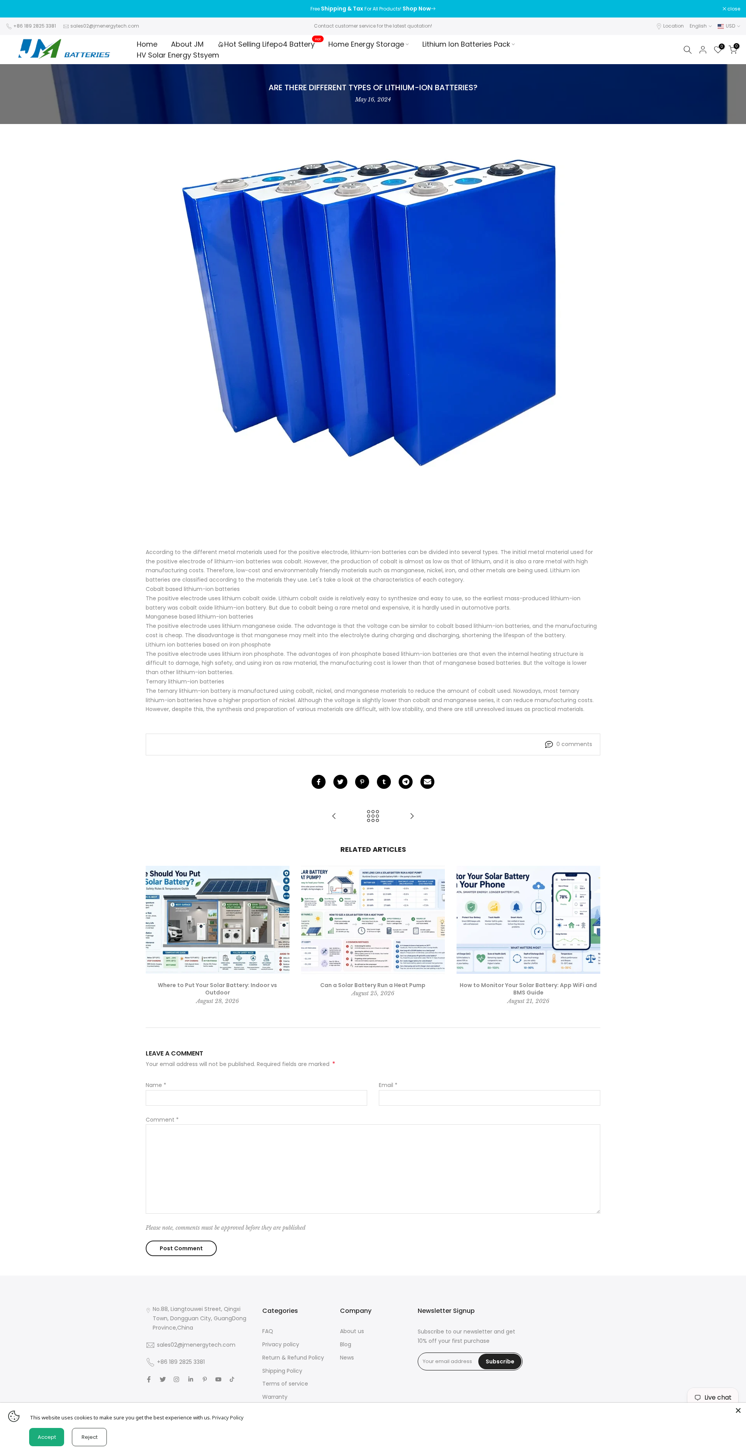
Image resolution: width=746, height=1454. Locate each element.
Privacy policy (280, 1344)
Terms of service (285, 1384)
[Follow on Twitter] (163, 1379)
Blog (345, 1344)
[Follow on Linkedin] (190, 1379)
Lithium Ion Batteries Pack (466, 44)
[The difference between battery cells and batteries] (334, 816)
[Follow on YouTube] (218, 1379)
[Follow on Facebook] (149, 1379)
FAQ (267, 1331)
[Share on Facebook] (319, 782)
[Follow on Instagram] (176, 1379)
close (16, 9)
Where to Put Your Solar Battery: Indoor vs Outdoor (217, 989)
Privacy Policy (228, 1417)
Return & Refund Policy (293, 1357)
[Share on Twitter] (340, 782)
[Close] (738, 1410)
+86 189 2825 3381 (34, 26)
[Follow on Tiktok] (232, 1379)
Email (388, 1085)
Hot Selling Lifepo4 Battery (272, 44)
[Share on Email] (427, 782)
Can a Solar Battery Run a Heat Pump (372, 985)
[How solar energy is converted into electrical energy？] (411, 816)
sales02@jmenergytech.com (104, 26)
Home (147, 44)
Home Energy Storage (366, 44)
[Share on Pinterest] (362, 782)
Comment (162, 1120)
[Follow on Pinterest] (204, 1379)
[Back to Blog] (373, 816)
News (347, 1357)
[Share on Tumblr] (384, 782)
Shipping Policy (282, 1371)
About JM (187, 44)
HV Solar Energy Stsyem (178, 55)
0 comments (574, 744)
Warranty (275, 1397)
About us (352, 1331)
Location (673, 26)
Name (156, 1085)
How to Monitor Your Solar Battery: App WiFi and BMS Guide (528, 989)
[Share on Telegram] (406, 782)
